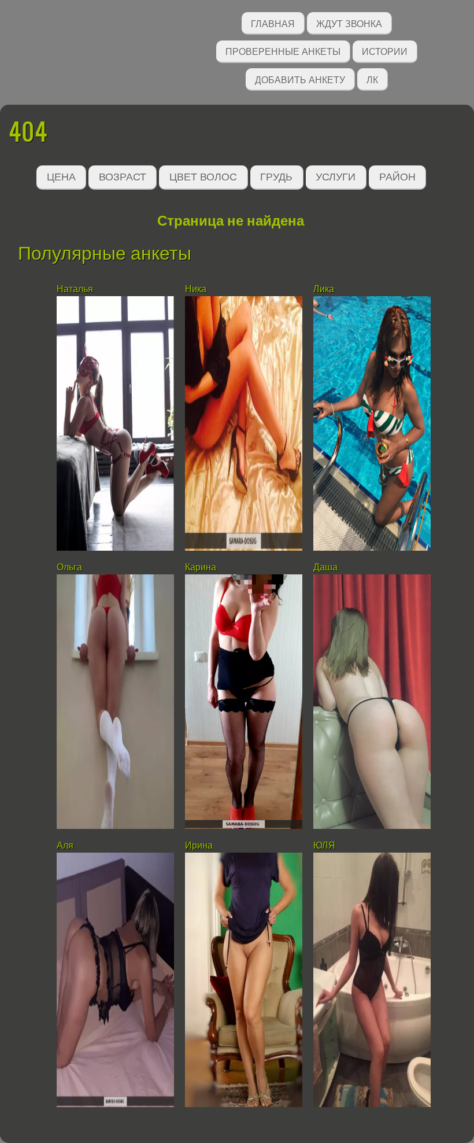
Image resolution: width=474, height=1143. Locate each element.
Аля (65, 845)
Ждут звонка (349, 23)
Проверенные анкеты (282, 50)
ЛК (372, 79)
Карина (200, 567)
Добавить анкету (300, 79)
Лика (323, 289)
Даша (325, 567)
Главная (273, 23)
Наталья (75, 289)
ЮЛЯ (324, 845)
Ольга (69, 567)
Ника (195, 289)
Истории (385, 50)
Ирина (199, 845)
